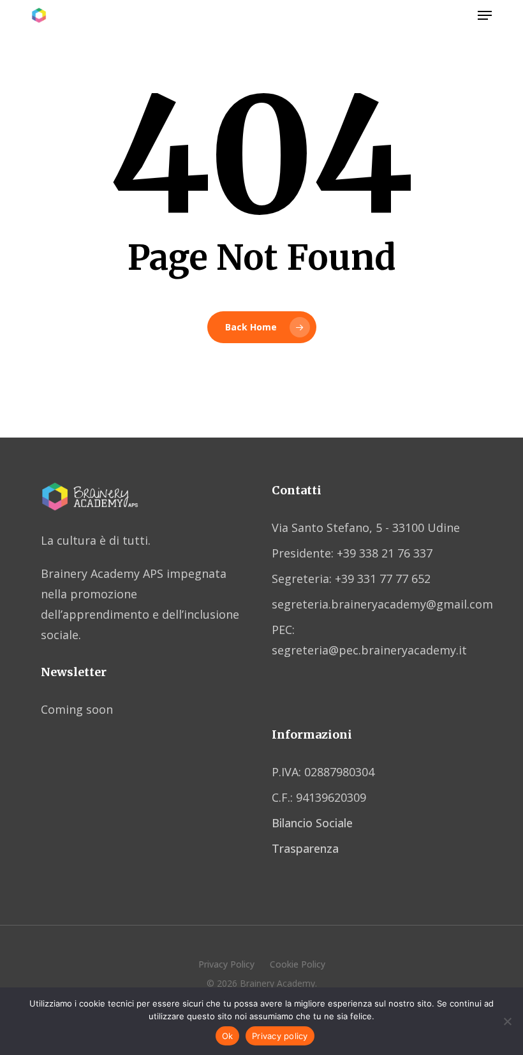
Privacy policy (280, 1036)
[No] (507, 1021)
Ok (227, 1036)
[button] (485, 15)
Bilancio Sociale (312, 822)
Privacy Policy (226, 964)
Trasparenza (305, 848)
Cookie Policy (297, 964)
